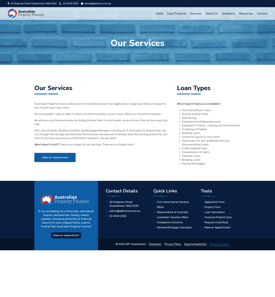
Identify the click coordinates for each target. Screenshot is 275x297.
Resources (246, 13)
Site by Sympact (219, 244)
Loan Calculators (214, 212)
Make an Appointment (55, 157)
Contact (262, 13)
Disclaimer (155, 244)
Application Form (214, 202)
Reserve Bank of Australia (172, 212)
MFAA (160, 207)
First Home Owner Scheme (173, 202)
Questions (228, 13)
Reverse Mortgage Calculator (174, 227)
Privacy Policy (172, 244)
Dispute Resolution (195, 244)
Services (195, 13)
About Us (211, 13)
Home (159, 13)
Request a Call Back (216, 222)
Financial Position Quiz (218, 217)
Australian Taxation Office (172, 217)
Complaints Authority (170, 222)
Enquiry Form (212, 207)
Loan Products (176, 13)
